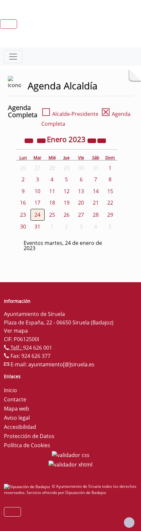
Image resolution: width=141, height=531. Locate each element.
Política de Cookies (27, 445)
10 (37, 191)
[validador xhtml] (70, 464)
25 (52, 214)
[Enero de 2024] (92, 140)
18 (52, 202)
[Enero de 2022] (29, 140)
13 (81, 191)
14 (96, 191)
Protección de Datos (29, 436)
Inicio (10, 390)
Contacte (15, 399)
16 (23, 202)
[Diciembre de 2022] (42, 140)
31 (37, 226)
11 (52, 191)
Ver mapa (16, 330)
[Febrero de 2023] (101, 140)
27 (81, 214)
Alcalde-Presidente (69, 114)
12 (67, 191)
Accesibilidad (20, 426)
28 (96, 214)
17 (37, 202)
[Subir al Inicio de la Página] (129, 522)
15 (110, 191)
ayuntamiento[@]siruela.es (61, 364)
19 (67, 202)
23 (23, 214)
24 (37, 214)
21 (96, 202)
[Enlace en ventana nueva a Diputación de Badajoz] (28, 486)
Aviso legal (17, 417)
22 (110, 202)
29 (110, 214)
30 (23, 226)
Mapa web (16, 408)
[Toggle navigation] (13, 56)
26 (67, 214)
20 (81, 202)
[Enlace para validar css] (71, 454)
